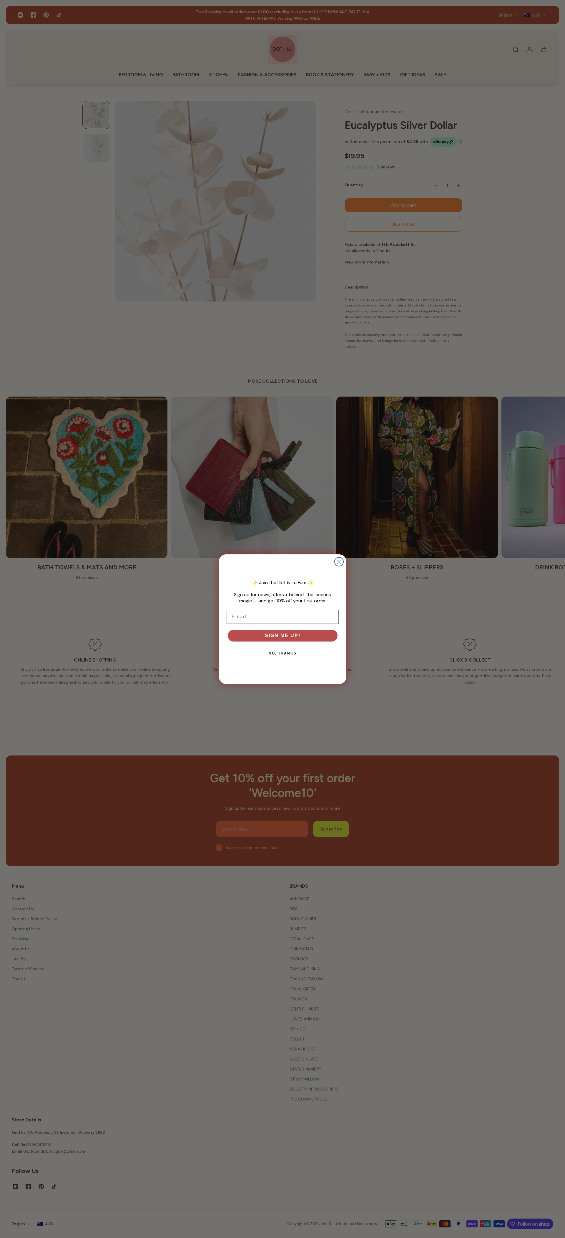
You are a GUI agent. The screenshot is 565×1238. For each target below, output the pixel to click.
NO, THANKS (283, 653)
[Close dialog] (339, 561)
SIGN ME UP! (282, 635)
